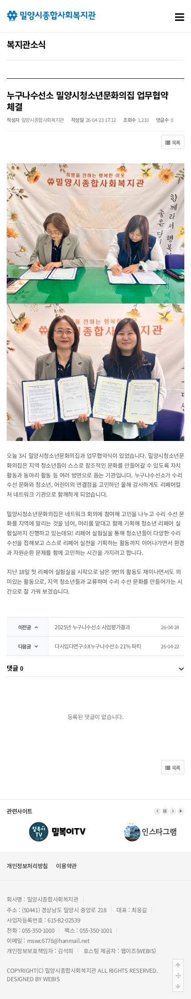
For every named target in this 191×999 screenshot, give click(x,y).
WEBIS (51, 979)
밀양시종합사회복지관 (70, 970)
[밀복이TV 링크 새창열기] (50, 825)
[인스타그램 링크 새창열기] (141, 825)
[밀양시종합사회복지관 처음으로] (51, 15)
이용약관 (66, 865)
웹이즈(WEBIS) (138, 950)
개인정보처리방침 (27, 865)
